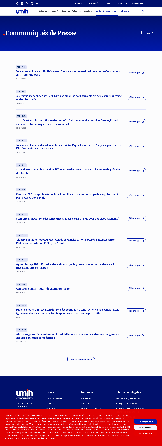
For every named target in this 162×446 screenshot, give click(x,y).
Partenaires (121, 3)
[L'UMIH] (22, 11)
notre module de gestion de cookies (43, 435)
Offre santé (93, 3)
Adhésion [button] (124, 11)
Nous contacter (138, 3)
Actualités (77, 11)
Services (66, 11)
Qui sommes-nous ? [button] (48, 11)
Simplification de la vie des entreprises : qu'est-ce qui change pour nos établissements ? (68, 218)
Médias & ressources (91, 408)
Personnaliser (145, 427)
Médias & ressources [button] (106, 11)
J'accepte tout (146, 421)
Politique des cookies (127, 403)
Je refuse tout (146, 433)
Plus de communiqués (81, 359)
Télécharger (137, 72)
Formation (107, 3)
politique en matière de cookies (40, 438)
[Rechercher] (143, 11)
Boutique (79, 3)
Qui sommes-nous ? (56, 398)
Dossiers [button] (87, 11)
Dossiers (84, 403)
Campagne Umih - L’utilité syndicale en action (43, 288)
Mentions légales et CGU (128, 398)
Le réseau (51, 403)
